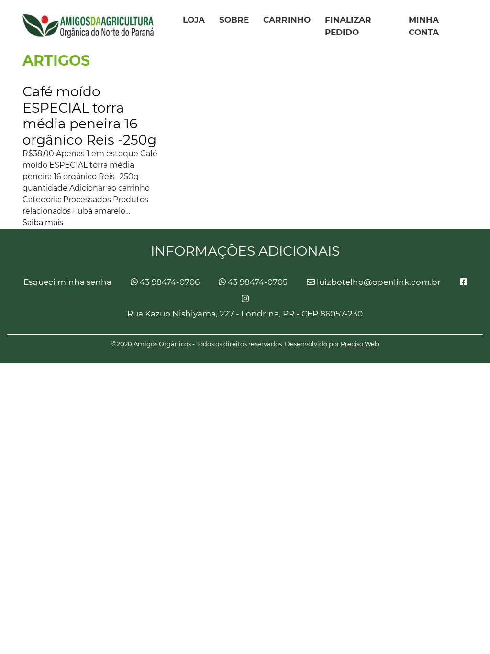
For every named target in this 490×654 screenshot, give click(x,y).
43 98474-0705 (257, 282)
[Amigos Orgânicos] (88, 26)
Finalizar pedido (348, 26)
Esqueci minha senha (67, 282)
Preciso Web (360, 344)
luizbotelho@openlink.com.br (378, 282)
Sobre (234, 19)
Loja (194, 19)
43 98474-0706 (169, 282)
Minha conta (424, 26)
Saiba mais (42, 222)
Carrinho (287, 19)
